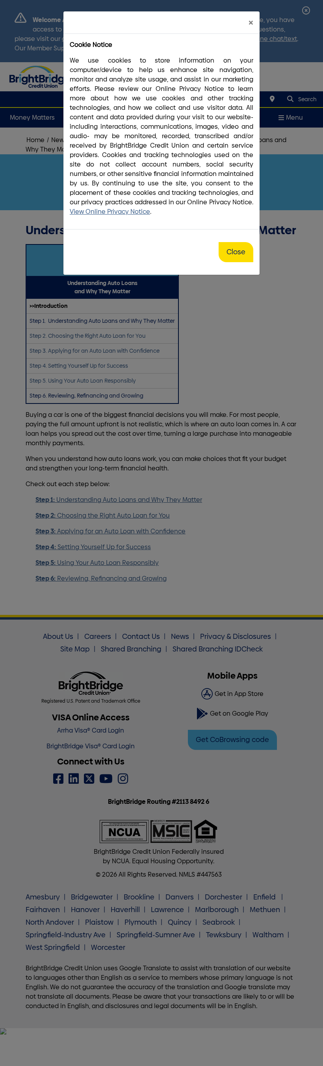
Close (235, 252)
